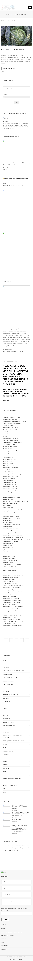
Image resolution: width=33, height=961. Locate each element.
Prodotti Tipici (7, 782)
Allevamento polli (8, 688)
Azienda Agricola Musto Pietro (11, 427)
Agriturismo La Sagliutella (9, 550)
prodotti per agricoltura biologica (12, 778)
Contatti (4, 949)
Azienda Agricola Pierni (9, 556)
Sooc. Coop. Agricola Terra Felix (11, 594)
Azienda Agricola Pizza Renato (11, 541)
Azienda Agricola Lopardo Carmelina (12, 535)
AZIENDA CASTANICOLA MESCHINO (12, 423)
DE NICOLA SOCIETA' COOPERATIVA (12, 573)
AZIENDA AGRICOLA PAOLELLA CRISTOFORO (14, 621)
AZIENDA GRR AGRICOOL (9, 596)
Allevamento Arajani (8, 463)
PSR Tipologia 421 (16, 819)
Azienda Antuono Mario (9, 569)
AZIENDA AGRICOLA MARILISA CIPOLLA (13, 613)
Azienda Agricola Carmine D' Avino (12, 609)
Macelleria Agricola (8, 751)
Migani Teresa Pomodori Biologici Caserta (14, 430)
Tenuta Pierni (6, 554)
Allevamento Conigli (8, 684)
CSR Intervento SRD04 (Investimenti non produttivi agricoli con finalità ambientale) (21, 814)
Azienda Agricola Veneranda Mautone (13, 575)
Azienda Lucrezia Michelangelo (11, 529)
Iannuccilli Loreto (7, 434)
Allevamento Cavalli (8, 681)
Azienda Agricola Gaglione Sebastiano (13, 606)
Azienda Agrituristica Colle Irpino (11, 497)
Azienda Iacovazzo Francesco (10, 577)
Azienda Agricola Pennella (10, 491)
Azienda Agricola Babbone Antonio (12, 587)
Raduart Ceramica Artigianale (10, 512)
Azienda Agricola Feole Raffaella (11, 419)
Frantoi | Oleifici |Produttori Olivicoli (13, 740)
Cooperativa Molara (8, 461)
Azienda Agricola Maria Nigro (10, 467)
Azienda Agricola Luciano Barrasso (12, 451)
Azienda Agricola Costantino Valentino (13, 592)
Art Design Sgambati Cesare (10, 503)
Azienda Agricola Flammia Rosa (11, 476)
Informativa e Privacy (16, 959)
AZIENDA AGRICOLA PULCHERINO (11, 560)
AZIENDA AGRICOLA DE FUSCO (10, 566)
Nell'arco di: (6, 94)
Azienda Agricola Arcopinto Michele (12, 564)
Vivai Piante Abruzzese (9, 478)
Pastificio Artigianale (8, 775)
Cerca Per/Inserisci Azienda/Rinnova (12, 932)
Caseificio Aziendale (8, 718)
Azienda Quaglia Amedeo (9, 579)
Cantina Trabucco (7, 545)
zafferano (5, 792)
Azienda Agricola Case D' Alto (10, 488)
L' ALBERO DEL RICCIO (8, 514)
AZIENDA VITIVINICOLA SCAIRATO (11, 619)
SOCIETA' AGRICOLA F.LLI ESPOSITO (12, 615)
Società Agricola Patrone (9, 531)
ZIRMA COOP (4, 945)
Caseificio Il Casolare (8, 499)
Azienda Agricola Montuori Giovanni (12, 625)
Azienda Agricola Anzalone (10, 486)
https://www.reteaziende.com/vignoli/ (13, 351)
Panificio (5, 771)
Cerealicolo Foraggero (9, 725)
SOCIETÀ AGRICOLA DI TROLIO (10, 438)
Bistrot (5, 708)
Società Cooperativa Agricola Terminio (13, 537)
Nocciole (5, 758)
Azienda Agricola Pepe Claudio (11, 611)
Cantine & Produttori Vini (10, 712)
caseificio (5, 715)
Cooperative (6, 732)
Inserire (5, 747)
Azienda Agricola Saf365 (9, 623)
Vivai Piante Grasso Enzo (9, 495)
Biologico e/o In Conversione (10, 705)
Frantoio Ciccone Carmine (9, 457)
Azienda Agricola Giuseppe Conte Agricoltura (14, 421)
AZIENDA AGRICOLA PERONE (10, 571)
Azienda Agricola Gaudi (9, 558)
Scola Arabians (7, 505)
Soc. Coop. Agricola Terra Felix (12, 50)
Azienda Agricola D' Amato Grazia (11, 518)
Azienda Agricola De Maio (9, 547)
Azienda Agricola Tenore (9, 482)
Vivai (4, 788)
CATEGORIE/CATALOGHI (7, 935)
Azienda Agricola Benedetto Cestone (12, 442)
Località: (5, 85)
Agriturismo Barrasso (8, 480)
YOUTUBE (4, 939)
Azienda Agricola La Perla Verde (11, 524)
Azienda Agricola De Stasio (10, 484)
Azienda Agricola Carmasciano (11, 453)
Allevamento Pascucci (8, 448)
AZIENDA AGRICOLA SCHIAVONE (11, 598)
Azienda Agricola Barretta (9, 617)
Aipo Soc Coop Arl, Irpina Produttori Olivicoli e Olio (16, 501)
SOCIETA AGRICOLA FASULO (10, 604)
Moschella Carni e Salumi (9, 459)
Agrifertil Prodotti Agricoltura (10, 440)
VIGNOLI (5, 436)
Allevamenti (6, 667)
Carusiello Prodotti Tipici (9, 444)
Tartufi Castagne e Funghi (10, 785)
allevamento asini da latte (10, 677)
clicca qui (5, 169)
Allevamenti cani (7, 674)
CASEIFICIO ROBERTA (8, 562)
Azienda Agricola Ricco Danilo (10, 583)
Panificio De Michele (8, 507)
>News (4, 660)
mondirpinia (6, 754)
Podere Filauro (6, 552)
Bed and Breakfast (7, 701)
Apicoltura (6, 691)
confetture (6, 729)
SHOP (2, 942)
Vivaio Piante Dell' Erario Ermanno (12, 493)
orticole (5, 764)
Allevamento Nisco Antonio (10, 446)
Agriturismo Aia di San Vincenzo (11, 516)
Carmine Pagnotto (7, 432)
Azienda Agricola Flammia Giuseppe (12, 474)
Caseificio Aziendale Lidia (9, 472)
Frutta (5, 744)
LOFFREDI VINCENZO (8, 425)
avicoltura (6, 698)
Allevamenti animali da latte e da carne (13, 670)
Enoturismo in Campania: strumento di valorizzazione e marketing (20, 807)
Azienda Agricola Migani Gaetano (11, 590)
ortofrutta (6, 768)
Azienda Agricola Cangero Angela (11, 602)
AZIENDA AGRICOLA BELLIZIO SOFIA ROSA (13, 585)
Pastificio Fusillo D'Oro (8, 455)
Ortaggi (3, 52)
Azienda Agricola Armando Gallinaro (12, 600)
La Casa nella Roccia (8, 522)
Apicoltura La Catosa (8, 465)
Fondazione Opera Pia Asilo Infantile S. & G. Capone (16, 539)
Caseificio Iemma (7, 526)
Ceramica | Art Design (8, 722)
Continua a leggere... (9, 68)
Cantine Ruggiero (7, 520)
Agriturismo (6, 664)
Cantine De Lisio (7, 470)
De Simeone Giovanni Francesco (11, 417)
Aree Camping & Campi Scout (10, 694)
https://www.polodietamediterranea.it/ (13, 185)
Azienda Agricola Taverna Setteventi (12, 510)
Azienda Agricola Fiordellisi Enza (11, 533)
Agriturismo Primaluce (8, 543)
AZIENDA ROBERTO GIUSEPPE (10, 581)
